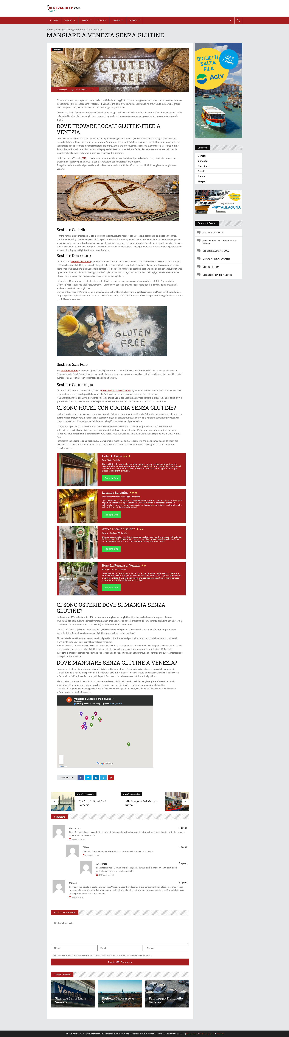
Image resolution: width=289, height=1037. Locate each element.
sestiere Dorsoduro (81, 261)
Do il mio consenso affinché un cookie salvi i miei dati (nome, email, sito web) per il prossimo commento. (102, 955)
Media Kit (220, 1034)
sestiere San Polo (69, 370)
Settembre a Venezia (213, 232)
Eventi (201, 171)
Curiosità (202, 160)
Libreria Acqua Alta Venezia (216, 258)
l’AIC (84, 158)
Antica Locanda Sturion (118, 529)
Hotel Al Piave (112, 456)
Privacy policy (192, 1034)
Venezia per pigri (211, 266)
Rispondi (183, 827)
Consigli (60, 29)
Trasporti (202, 181)
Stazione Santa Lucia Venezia (70, 1000)
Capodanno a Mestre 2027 (216, 250)
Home (50, 29)
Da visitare (203, 166)
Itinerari (202, 176)
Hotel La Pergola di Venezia (121, 565)
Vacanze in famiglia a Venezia (217, 274)
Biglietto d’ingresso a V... (118, 1000)
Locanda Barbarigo (115, 492)
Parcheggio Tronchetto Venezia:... (166, 1000)
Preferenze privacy (206, 1034)
